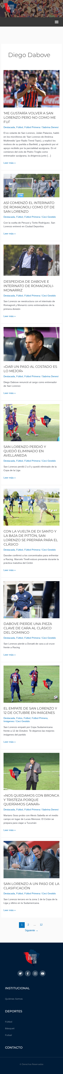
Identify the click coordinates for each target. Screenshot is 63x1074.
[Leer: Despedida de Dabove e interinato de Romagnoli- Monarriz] (31, 260)
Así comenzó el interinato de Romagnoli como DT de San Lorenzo (29, 207)
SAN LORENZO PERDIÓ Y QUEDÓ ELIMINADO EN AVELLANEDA (25, 451)
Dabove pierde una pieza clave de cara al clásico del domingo (28, 628)
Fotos (19, 718)
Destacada (9, 127)
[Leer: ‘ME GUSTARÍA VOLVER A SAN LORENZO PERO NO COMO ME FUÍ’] (31, 88)
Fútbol (19, 127)
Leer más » (10, 162)
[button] (57, 22)
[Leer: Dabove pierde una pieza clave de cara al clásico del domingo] (31, 599)
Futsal (8, 1035)
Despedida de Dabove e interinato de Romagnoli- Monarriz (29, 286)
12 (41, 924)
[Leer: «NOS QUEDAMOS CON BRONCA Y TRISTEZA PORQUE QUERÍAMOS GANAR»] (31, 771)
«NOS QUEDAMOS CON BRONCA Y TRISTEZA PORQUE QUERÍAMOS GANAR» (31, 799)
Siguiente (31, 930)
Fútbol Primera (32, 127)
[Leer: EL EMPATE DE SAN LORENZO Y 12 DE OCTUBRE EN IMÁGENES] (31, 684)
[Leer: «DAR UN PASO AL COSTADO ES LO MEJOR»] (31, 344)
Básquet (9, 1028)
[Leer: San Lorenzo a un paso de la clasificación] (31, 859)
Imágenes (9, 721)
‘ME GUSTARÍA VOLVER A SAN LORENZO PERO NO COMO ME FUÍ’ (30, 117)
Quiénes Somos (14, 998)
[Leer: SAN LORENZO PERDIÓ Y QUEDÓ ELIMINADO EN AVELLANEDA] (31, 422)
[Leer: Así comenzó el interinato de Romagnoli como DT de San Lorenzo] (31, 185)
